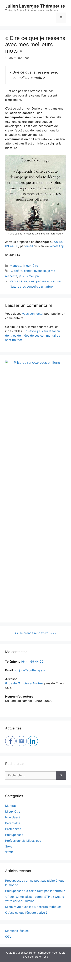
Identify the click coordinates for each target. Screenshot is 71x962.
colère (18, 271)
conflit (28, 271)
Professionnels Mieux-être (23, 840)
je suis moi (26, 276)
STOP (9, 852)
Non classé (13, 817)
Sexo (8, 846)
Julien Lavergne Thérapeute (35, 6)
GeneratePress (38, 956)
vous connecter (32, 313)
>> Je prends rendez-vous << (35, 633)
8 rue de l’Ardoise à (24, 683)
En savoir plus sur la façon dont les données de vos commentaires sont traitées (32, 335)
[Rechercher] (61, 775)
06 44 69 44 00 (32, 661)
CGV (8, 936)
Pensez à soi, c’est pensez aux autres (36, 281)
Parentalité (12, 823)
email (29, 246)
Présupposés (14, 835)
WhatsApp (57, 246)
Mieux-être (30, 265)
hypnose (40, 271)
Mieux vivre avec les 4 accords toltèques (33, 907)
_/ (11, 271)
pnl (37, 276)
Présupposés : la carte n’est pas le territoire (35, 891)
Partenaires (13, 829)
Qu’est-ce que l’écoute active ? (26, 912)
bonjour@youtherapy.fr (29, 670)
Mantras (15, 265)
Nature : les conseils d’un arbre (31, 286)
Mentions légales (17, 931)
